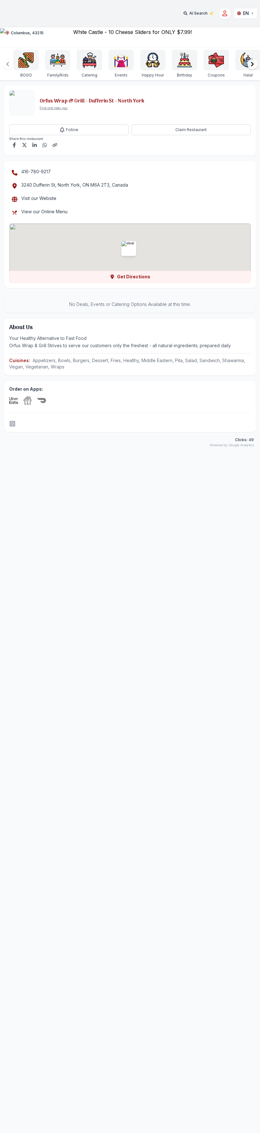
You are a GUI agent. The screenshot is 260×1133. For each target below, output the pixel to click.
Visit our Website (38, 198)
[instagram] (12, 424)
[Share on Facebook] (14, 145)
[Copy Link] (55, 145)
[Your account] (224, 13)
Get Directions (133, 276)
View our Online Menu (44, 211)
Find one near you (54, 108)
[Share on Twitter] (24, 145)
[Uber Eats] (13, 400)
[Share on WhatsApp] (45, 145)
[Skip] (27, 400)
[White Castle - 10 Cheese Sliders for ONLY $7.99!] (130, 37)
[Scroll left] (8, 64)
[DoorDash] (41, 400)
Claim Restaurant (191, 129)
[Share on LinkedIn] (34, 145)
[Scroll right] (252, 64)
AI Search (198, 13)
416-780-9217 (36, 171)
